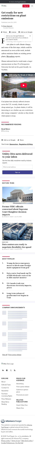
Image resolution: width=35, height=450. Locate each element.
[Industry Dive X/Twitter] (11, 370)
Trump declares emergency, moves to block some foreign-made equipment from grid (19, 265)
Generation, (14, 144)
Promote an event (22, 395)
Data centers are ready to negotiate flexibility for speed (16, 245)
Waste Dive (20, 408)
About (3, 382)
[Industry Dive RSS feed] (15, 370)
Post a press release (14, 355)
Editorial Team (6, 385)
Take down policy (27, 441)
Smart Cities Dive (22, 405)
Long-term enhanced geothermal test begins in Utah (17, 295)
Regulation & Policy (26, 144)
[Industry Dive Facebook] (7, 370)
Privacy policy (5, 441)
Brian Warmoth (7, 26)
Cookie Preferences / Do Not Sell (12, 443)
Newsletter (4, 391)
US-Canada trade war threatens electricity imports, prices (19, 285)
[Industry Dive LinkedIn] (3, 370)
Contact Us (5, 388)
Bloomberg (11, 56)
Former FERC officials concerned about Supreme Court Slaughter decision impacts (15, 210)
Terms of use (15, 441)
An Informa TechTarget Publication (17, 2)
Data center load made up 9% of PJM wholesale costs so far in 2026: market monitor (19, 275)
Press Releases (6, 399)
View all (4, 355)
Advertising (20, 384)
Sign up (26, 6)
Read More (5, 129)
